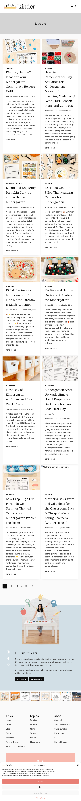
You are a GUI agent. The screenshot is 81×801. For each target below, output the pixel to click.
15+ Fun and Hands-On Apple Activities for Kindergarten (59, 295)
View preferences (40, 793)
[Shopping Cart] (76, 6)
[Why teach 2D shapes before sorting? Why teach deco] (55, 696)
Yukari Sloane (13, 96)
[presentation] (21, 51)
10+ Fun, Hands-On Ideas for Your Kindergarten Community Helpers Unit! (20, 81)
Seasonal (49, 68)
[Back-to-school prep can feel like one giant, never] (25, 696)
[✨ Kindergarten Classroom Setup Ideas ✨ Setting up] (14, 696)
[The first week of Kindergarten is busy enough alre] (66, 696)
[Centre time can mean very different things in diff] (35, 696)
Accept (40, 781)
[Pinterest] (8, 665)
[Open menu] (72, 6)
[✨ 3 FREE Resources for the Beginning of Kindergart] (4, 696)
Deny (40, 787)
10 (26, 586)
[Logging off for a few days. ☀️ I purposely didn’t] (76, 696)
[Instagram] (8, 652)
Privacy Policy (40, 798)
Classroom (11, 386)
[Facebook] (8, 658)
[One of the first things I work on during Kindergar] (45, 696)
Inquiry (9, 68)
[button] (78, 765)
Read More (12, 140)
